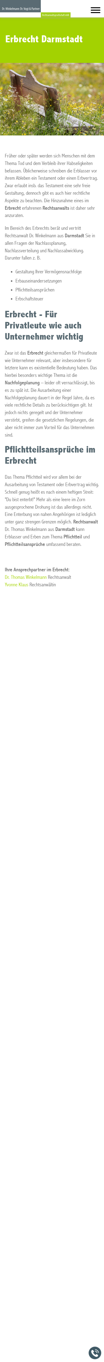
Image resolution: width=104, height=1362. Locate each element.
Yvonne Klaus (16, 585)
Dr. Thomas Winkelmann (26, 577)
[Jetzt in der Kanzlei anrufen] (95, 1353)
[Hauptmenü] (95, 11)
